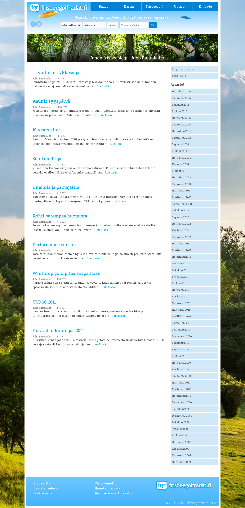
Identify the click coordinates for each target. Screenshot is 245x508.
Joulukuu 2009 (181, 409)
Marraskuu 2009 (182, 415)
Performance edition (54, 244)
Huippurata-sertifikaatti (113, 493)
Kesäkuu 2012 (180, 230)
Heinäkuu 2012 (181, 223)
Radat (103, 6)
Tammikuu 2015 (182, 137)
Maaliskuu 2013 (181, 197)
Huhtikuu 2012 (181, 243)
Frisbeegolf (154, 6)
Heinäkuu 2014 (181, 157)
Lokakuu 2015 (180, 104)
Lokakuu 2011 (180, 270)
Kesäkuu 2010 (180, 369)
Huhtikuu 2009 (181, 462)
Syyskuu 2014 (180, 144)
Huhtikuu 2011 (181, 309)
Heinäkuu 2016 (181, 91)
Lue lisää (103, 86)
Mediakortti (42, 493)
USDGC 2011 (44, 302)
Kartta (129, 6)
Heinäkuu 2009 (181, 442)
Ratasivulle (179, 75)
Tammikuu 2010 (182, 402)
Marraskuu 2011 (181, 263)
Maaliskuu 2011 (181, 316)
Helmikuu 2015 (181, 131)
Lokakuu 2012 (180, 210)
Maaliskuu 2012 (181, 250)
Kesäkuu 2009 (180, 448)
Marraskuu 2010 (182, 336)
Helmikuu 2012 (181, 256)
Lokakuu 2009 (180, 422)
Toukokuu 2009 (181, 455)
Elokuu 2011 (179, 283)
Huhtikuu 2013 (181, 190)
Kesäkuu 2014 (180, 164)
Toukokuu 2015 (181, 124)
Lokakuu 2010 (180, 342)
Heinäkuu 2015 (181, 118)
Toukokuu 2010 (181, 376)
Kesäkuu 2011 (180, 296)
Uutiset (179, 6)
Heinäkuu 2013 (181, 177)
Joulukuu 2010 (181, 329)
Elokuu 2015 (179, 111)
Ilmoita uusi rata (107, 488)
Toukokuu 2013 (181, 184)
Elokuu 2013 (179, 171)
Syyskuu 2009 (180, 429)
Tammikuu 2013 (182, 204)
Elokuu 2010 (179, 356)
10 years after (46, 130)
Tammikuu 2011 (181, 323)
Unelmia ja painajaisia (56, 187)
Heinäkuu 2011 (181, 289)
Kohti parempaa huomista (60, 216)
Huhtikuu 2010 (181, 382)
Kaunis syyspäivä (51, 101)
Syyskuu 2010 (180, 349)
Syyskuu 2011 (180, 276)
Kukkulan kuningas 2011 (58, 330)
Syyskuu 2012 (180, 217)
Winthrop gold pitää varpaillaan (66, 273)
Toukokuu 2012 (181, 237)
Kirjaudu (205, 6)
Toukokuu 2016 (181, 98)
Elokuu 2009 (180, 435)
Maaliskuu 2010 (181, 389)
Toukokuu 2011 (181, 303)
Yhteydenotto (105, 483)
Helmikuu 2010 (181, 395)
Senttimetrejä (47, 158)
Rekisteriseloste (45, 488)
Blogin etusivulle (183, 69)
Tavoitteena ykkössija (56, 72)
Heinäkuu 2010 (181, 362)
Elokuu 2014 (179, 151)
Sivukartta (41, 483)
